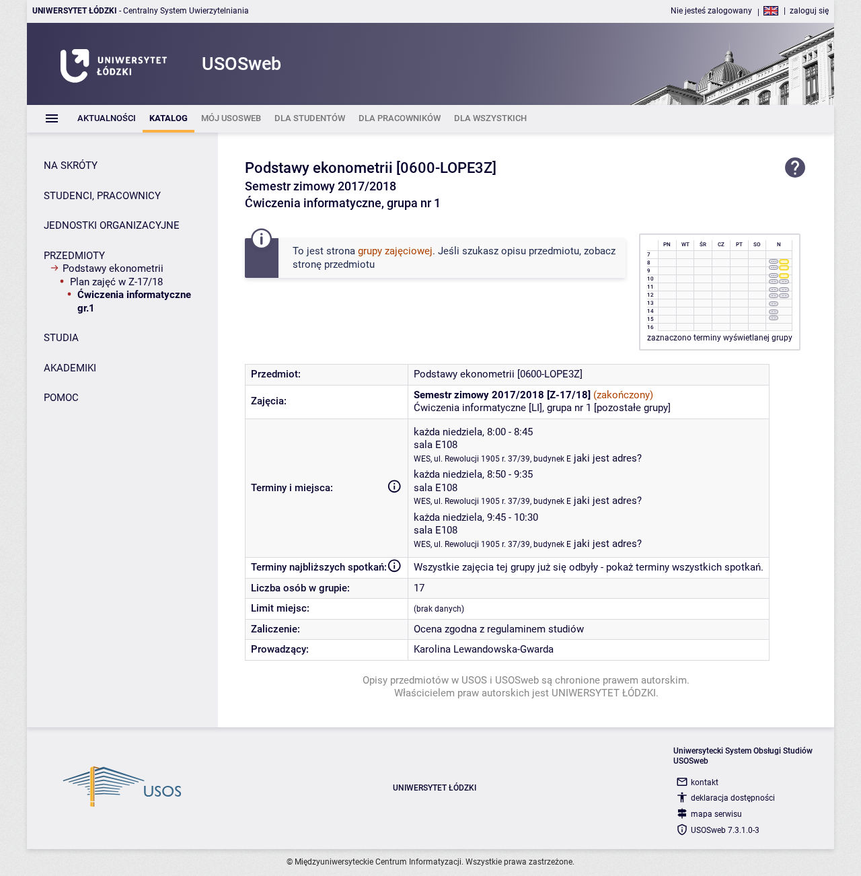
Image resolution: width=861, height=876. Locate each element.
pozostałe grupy (632, 408)
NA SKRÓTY (71, 165)
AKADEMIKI (70, 368)
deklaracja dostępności (733, 798)
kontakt (704, 782)
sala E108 (435, 445)
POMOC (61, 398)
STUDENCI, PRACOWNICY (102, 196)
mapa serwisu (716, 814)
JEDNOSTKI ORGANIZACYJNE (112, 225)
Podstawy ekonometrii (113, 268)
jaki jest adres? (608, 458)
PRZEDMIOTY (74, 256)
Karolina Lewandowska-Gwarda (484, 649)
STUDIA (61, 338)
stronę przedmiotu (334, 264)
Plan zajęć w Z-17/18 (116, 282)
